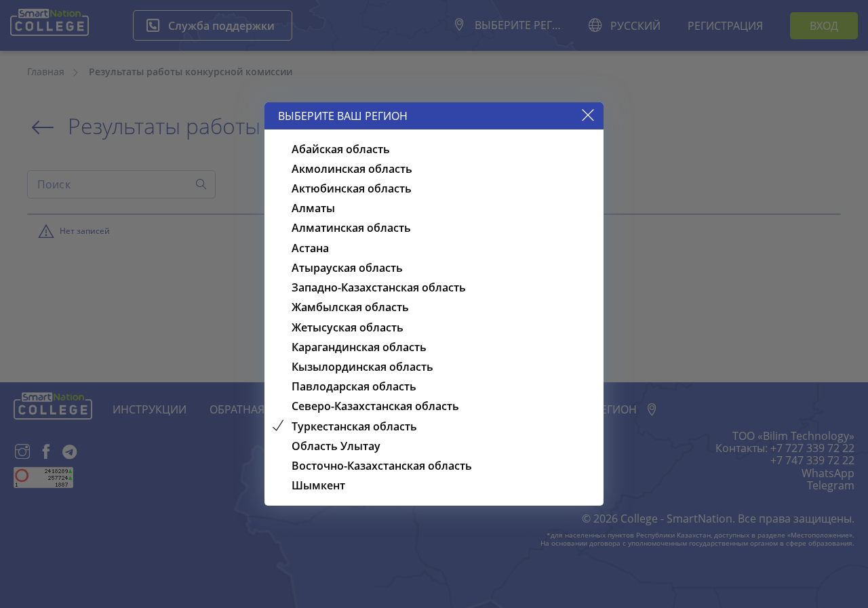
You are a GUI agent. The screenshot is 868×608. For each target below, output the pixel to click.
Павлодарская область (354, 386)
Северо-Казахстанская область (375, 406)
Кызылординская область (362, 366)
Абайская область (341, 149)
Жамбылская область (350, 307)
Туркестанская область (354, 426)
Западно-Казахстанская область (379, 287)
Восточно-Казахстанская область (382, 465)
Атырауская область (347, 267)
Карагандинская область (359, 347)
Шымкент (318, 485)
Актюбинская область (352, 188)
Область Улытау (336, 446)
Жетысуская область (347, 327)
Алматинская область (351, 227)
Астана (310, 248)
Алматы (313, 208)
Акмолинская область (352, 168)
